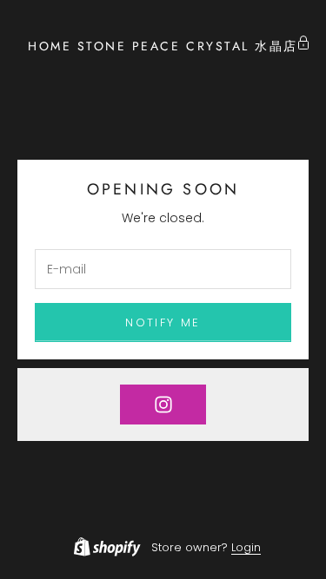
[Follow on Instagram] (163, 404)
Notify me (162, 322)
